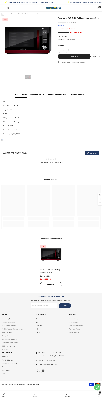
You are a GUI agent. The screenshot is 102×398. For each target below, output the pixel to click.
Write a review (92, 153)
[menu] (2, 8)
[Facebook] (38, 371)
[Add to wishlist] (94, 56)
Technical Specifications (57, 95)
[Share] (99, 56)
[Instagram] (43, 371)
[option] (28, 43)
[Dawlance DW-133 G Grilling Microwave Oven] (51, 256)
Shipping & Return (37, 95)
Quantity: (61, 46)
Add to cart (74, 56)
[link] (13, 218)
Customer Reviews (77, 95)
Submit (65, 306)
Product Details (21, 95)
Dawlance (61, 25)
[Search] (8, 8)
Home (7, 14)
